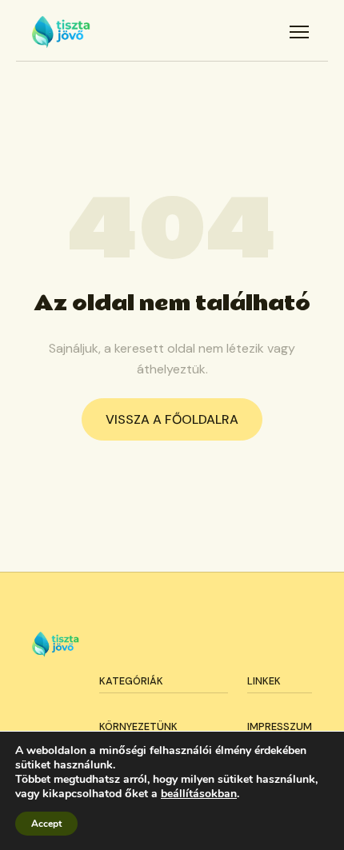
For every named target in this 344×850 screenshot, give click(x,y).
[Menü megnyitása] (299, 32)
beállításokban (199, 794)
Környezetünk (138, 726)
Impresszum (279, 726)
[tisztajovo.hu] (61, 32)
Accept (46, 823)
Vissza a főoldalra (172, 419)
